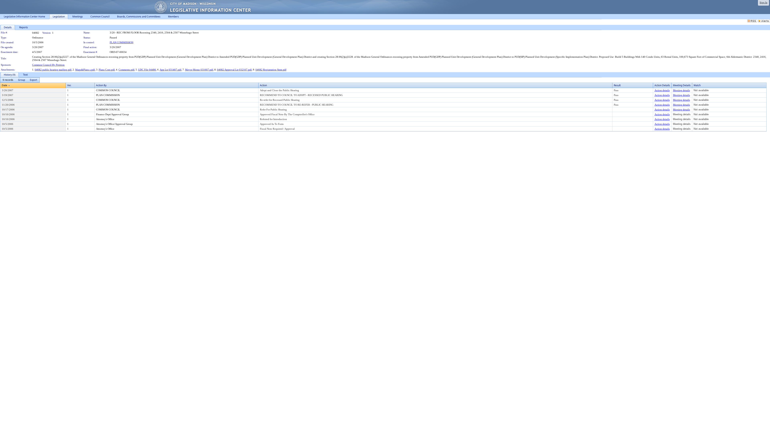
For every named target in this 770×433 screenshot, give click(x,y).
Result (617, 85)
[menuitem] (8, 80)
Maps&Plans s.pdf (85, 69)
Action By (101, 85)
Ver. (69, 85)
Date (4, 85)
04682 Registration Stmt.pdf (270, 69)
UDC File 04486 (147, 69)
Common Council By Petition (48, 64)
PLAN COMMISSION (121, 42)
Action (263, 85)
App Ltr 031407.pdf (170, 69)
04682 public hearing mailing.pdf (53, 69)
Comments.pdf (126, 69)
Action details (662, 90)
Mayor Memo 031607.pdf (199, 69)
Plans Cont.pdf (107, 69)
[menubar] (20, 80)
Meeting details (681, 90)
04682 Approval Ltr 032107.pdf (234, 69)
